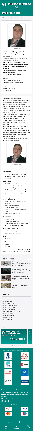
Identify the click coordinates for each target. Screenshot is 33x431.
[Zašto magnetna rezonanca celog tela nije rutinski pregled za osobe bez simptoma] (6, 263)
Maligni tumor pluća (9, 88)
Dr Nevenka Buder (7, 313)
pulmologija (14, 116)
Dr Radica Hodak (7, 317)
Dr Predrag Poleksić (8, 315)
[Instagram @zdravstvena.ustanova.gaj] (5, 401)
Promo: (19, 339)
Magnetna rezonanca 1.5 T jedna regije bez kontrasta (12, 332)
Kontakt (16, 422)
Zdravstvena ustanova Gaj (17, 251)
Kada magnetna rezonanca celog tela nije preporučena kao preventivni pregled (21, 263)
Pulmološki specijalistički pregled (13, 82)
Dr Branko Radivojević (8, 309)
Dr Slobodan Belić (11, 13)
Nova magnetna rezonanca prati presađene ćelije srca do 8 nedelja (21, 285)
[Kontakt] (29, 426)
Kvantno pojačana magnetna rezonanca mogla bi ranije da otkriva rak (20, 278)
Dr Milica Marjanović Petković (11, 311)
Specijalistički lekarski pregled (12, 80)
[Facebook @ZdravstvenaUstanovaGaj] (2, 401)
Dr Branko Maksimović (9, 307)
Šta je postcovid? (8, 90)
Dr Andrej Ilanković (8, 303)
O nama (28, 251)
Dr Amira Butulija (7, 301)
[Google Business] (8, 401)
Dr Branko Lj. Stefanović (9, 305)
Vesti (29, 258)
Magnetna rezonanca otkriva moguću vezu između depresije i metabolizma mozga (21, 271)
